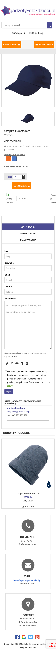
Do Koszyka (29, 506)
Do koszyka (23, 185)
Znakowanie (28, 240)
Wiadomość (10, 298)
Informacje (28, 233)
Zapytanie (28, 226)
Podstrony (46, 44)
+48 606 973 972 (19, 415)
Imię (6, 251)
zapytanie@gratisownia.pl (18, 411)
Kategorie (9, 44)
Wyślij (8, 391)
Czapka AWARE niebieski (28, 493)
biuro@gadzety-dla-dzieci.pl (27, 580)
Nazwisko (9, 262)
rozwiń (10, 385)
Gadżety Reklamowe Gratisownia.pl (36, 643)
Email (7, 274)
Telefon (8, 286)
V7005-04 (8, 135)
